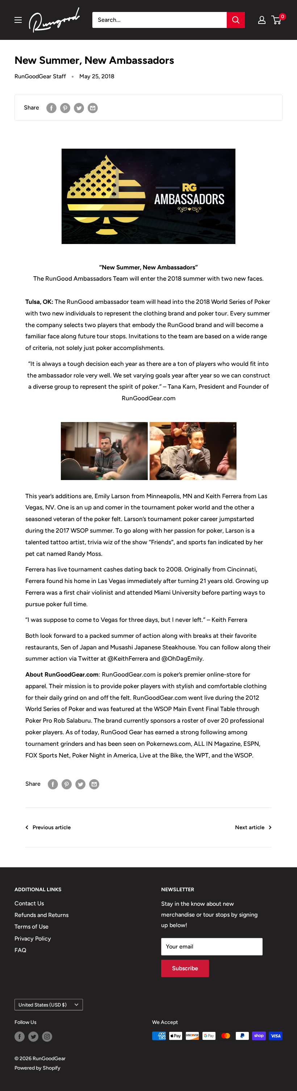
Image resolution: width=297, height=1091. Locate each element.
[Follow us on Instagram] (47, 1037)
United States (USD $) (42, 1005)
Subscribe (185, 968)
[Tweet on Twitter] (79, 107)
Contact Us (29, 903)
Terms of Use (31, 926)
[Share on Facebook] (51, 107)
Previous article (52, 827)
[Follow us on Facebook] (19, 1037)
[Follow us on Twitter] (33, 1037)
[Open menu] (18, 20)
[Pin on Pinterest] (65, 107)
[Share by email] (93, 107)
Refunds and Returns (41, 915)
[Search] (236, 20)
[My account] (261, 20)
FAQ (20, 950)
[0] (276, 20)
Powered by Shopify (37, 1068)
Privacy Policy (32, 938)
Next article (249, 827)
